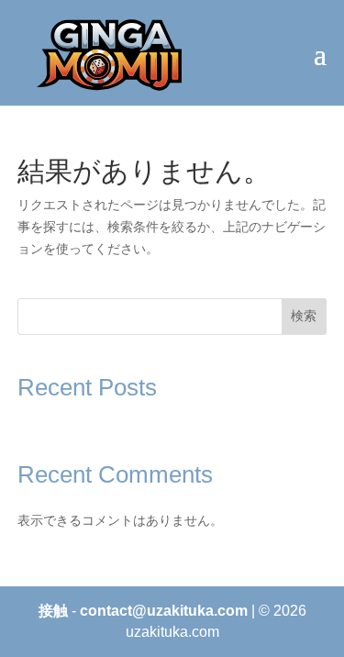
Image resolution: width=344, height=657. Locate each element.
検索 (303, 315)
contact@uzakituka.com (164, 610)
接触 (53, 610)
